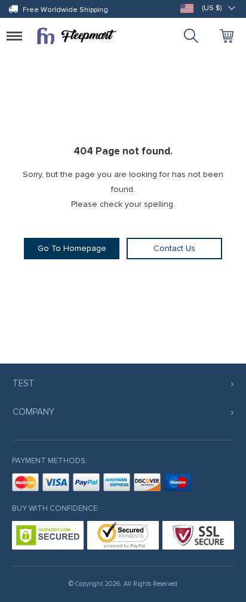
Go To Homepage (72, 248)
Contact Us (174, 248)
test (24, 383)
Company (33, 411)
